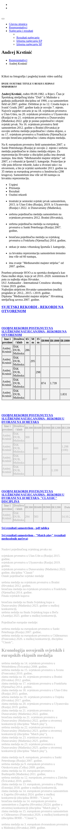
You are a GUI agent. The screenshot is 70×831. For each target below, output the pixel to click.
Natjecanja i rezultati (21, 30)
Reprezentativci (18, 27)
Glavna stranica (18, 24)
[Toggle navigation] (2, 18)
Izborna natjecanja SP (29, 44)
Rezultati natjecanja (27, 37)
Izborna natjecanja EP (29, 41)
